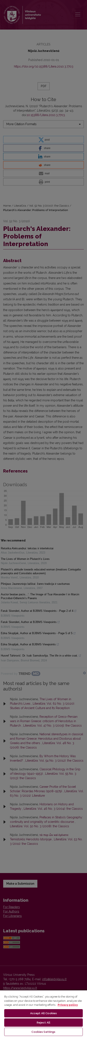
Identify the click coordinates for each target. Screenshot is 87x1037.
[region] (43, 1013)
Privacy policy (68, 1004)
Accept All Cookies (43, 1013)
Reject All (43, 1022)
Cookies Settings (43, 1031)
